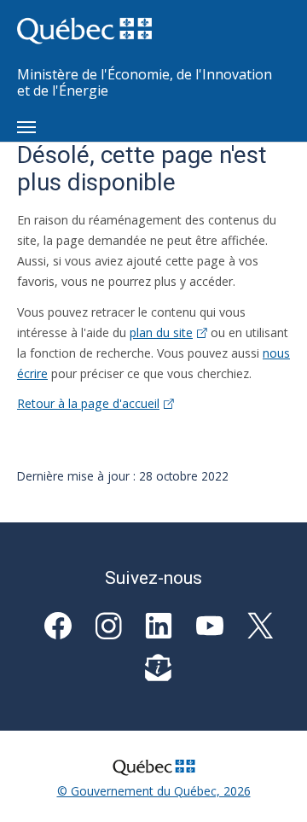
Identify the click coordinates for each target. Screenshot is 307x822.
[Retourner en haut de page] (269, 784)
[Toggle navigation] (26, 127)
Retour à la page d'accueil (88, 403)
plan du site (161, 332)
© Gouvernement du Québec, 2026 (154, 791)
